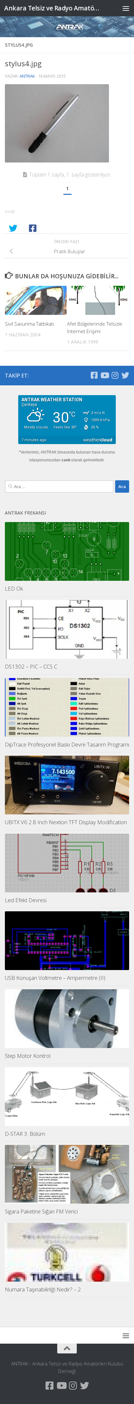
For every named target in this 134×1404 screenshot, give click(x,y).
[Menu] (126, 8)
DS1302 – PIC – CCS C (31, 666)
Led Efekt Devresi (26, 900)
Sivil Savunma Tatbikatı (29, 323)
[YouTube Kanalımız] (104, 375)
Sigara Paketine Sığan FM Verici (41, 1211)
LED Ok (14, 588)
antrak (27, 76)
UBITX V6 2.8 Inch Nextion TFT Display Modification (66, 822)
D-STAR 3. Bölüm (25, 1133)
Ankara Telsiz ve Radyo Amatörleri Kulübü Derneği (52, 8)
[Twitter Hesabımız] (125, 375)
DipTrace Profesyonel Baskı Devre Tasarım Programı (67, 744)
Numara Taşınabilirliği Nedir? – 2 (43, 1289)
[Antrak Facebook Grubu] (94, 375)
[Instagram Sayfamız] (115, 375)
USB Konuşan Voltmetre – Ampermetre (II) (55, 977)
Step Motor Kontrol (27, 1055)
